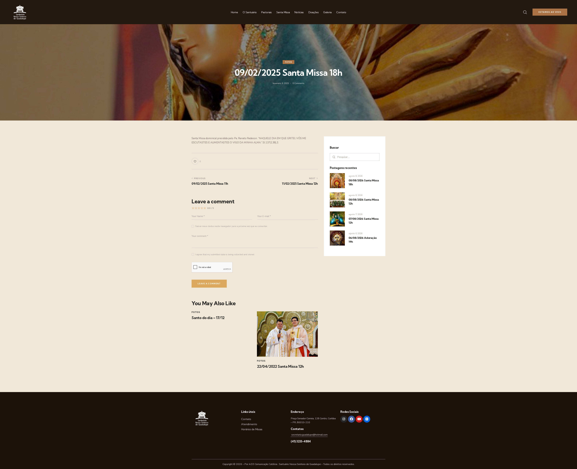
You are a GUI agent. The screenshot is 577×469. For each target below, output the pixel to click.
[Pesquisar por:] (354, 157)
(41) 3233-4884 (301, 441)
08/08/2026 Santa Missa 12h (364, 201)
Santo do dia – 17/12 (208, 318)
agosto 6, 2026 (355, 233)
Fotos (288, 62)
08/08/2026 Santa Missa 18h (364, 182)
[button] (196, 161)
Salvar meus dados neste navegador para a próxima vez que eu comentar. (231, 226)
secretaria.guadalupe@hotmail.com (309, 434)
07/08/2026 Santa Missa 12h (364, 220)
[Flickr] (366, 419)
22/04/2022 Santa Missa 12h (280, 366)
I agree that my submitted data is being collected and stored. (225, 254)
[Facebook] (351, 419)
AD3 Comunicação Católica (263, 464)
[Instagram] (343, 419)
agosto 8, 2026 (355, 176)
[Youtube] (359, 419)
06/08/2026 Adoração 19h (363, 239)
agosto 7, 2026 (355, 214)
